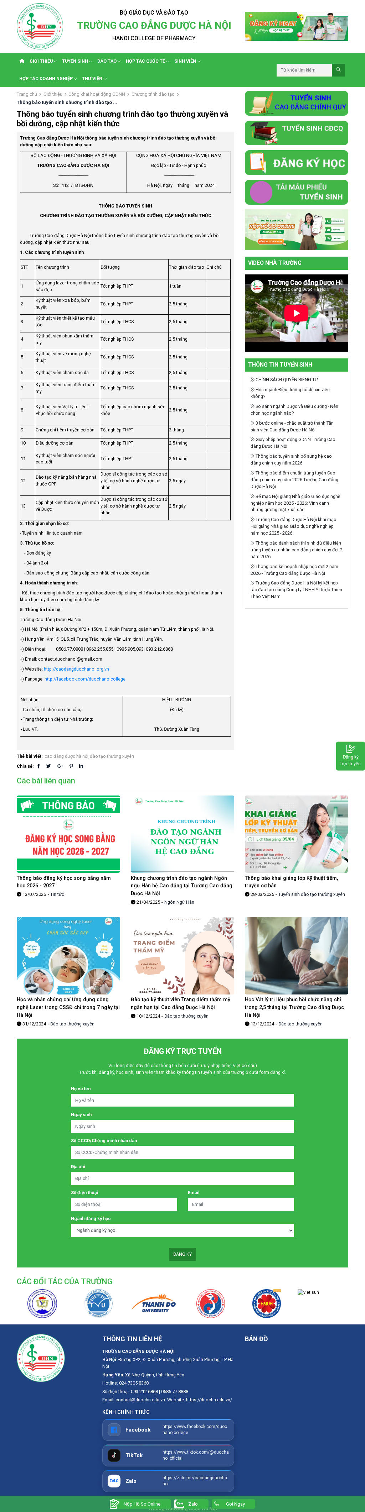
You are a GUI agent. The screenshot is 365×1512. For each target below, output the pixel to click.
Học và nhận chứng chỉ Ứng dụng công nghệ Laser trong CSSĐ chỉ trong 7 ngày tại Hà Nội (68, 1007)
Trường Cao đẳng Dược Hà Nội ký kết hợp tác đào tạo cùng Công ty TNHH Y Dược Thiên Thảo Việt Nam (296, 589)
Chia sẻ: (25, 766)
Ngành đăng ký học (91, 1218)
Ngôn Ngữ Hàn (179, 902)
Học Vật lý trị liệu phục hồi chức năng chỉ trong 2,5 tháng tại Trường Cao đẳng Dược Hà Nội (294, 1007)
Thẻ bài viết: (30, 756)
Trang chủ (27, 94)
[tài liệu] (296, 191)
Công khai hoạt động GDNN (96, 94)
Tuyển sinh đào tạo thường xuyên (311, 894)
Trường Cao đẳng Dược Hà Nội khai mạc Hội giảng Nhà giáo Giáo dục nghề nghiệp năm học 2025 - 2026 (293, 526)
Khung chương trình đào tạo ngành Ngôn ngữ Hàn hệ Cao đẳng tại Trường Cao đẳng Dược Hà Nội (181, 886)
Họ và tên (81, 1088)
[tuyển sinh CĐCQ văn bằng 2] (296, 132)
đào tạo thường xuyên (112, 756)
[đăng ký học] (296, 162)
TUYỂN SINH (75, 61)
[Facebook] (38, 766)
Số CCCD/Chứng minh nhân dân (104, 1140)
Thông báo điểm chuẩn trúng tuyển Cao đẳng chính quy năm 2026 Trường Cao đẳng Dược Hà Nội (294, 479)
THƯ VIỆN (92, 78)
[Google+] (60, 766)
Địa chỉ (78, 1166)
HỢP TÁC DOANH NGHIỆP (46, 78)
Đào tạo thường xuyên (72, 1024)
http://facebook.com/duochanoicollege (84, 679)
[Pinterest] (71, 766)
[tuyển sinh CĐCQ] (296, 102)
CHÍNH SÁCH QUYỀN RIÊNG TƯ (286, 379)
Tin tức (57, 894)
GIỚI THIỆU (41, 61)
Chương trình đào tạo (153, 94)
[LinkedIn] (81, 766)
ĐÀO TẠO (107, 61)
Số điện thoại (84, 1192)
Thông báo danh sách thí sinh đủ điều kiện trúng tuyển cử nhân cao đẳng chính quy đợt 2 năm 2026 (297, 549)
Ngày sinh (81, 1114)
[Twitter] (48, 766)
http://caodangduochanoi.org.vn (76, 669)
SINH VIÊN (185, 61)
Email (194, 1192)
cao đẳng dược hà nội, (67, 756)
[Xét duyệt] (296, 229)
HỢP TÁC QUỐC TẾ (145, 61)
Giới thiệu (52, 94)
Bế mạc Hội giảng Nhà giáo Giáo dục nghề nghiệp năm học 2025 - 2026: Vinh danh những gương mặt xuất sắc (295, 503)
